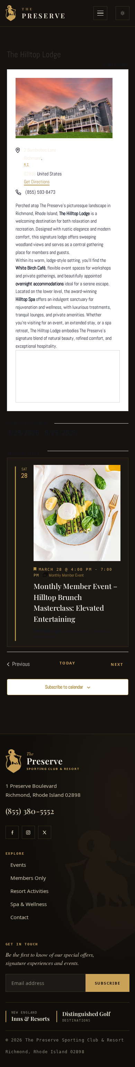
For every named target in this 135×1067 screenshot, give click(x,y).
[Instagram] (28, 832)
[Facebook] (12, 832)
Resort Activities (29, 890)
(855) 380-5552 (30, 811)
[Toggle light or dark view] (122, 13)
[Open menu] (100, 13)
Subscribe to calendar (64, 687)
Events (18, 864)
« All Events (116, 64)
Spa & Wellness (28, 904)
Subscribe (107, 983)
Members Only (28, 877)
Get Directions (37, 182)
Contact (19, 917)
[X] (44, 832)
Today (67, 662)
